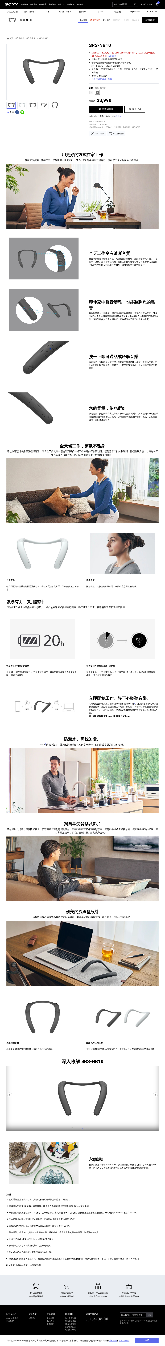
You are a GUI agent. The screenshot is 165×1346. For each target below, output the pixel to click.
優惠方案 (96, 20)
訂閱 (149, 1315)
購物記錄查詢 (70, 1324)
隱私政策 (113, 1340)
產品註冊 (52, 4)
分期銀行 (119, 116)
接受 (147, 1340)
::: (3, 4)
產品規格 (106, 20)
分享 (12, 112)
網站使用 (50, 1318)
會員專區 (69, 1314)
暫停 (72, 1128)
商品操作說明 (118, 134)
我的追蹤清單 (70, 1321)
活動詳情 (111, 56)
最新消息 (80, 4)
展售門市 (61, 4)
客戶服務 (70, 4)
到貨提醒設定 (70, 1327)
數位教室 (43, 4)
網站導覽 (24, 4)
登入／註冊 (147, 4)
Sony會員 (50, 1321)
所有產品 (33, 4)
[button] (91, 93)
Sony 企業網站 (12, 1318)
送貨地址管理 (70, 1330)
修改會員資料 (70, 1318)
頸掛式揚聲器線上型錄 (102, 79)
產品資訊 (83, 20)
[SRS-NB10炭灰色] (44, 72)
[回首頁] (11, 4)
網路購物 (50, 1324)
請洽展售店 (150, 20)
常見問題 (51, 1314)
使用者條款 (124, 1340)
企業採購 (32, 1318)
